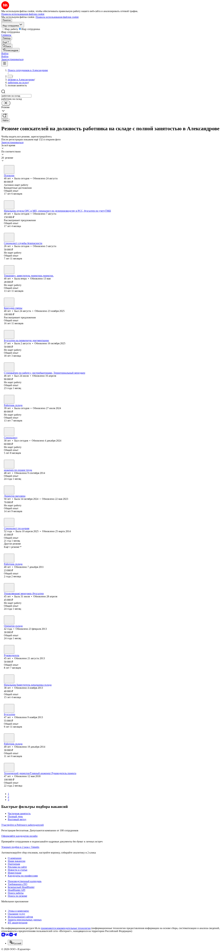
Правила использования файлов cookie (57, 17)
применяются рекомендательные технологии (66, 928)
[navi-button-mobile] (4, 63)
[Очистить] (5, 103)
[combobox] (16, 96)
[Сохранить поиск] (4, 116)
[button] (4, 53)
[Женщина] (9, 169)
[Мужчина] (9, 302)
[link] (6, 46)
